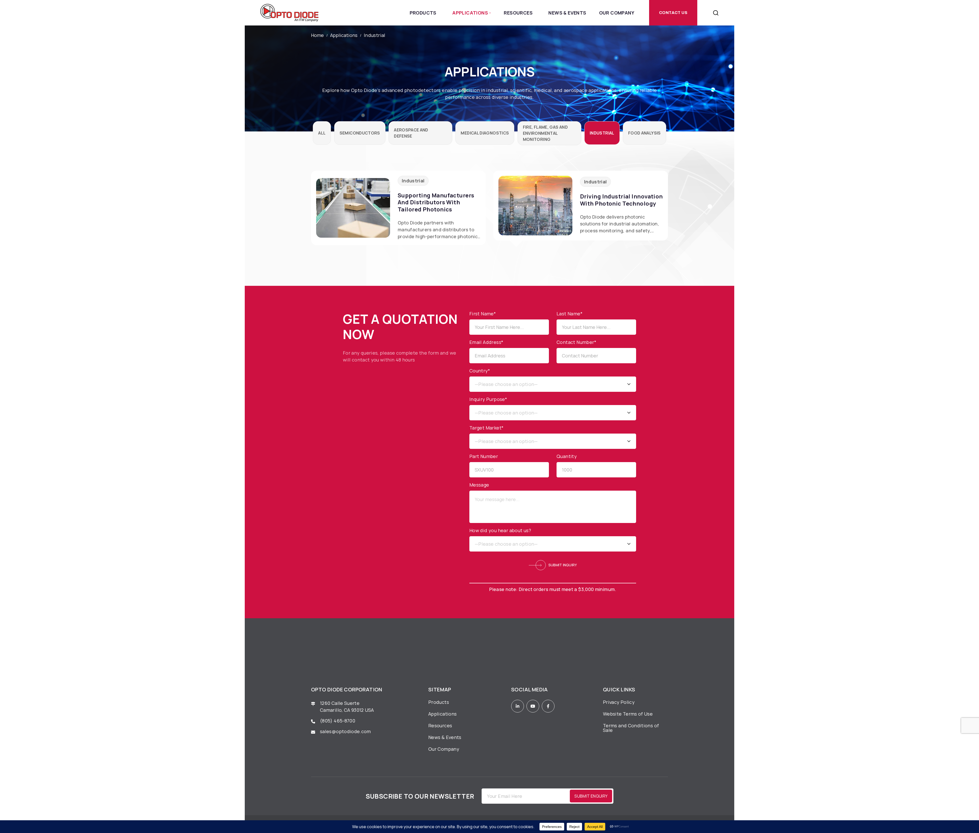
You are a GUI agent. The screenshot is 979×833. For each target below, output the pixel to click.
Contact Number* (576, 342)
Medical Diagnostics (485, 133)
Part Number (483, 456)
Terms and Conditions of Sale (631, 727)
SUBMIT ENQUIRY (591, 796)
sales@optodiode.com (346, 731)
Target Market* (486, 427)
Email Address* (486, 342)
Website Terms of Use (628, 714)
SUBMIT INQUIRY (562, 564)
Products (423, 13)
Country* (479, 370)
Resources (518, 13)
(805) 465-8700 (337, 721)
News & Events (567, 13)
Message (479, 484)
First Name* (482, 313)
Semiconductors (360, 133)
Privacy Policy (619, 702)
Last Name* (570, 313)
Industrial (602, 133)
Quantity (567, 456)
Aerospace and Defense (411, 133)
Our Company (616, 13)
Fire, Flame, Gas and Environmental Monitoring (545, 133)
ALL (322, 133)
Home (317, 35)
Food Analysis (644, 133)
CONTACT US (673, 12)
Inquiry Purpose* (488, 399)
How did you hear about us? (500, 530)
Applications (470, 13)
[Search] (716, 13)
